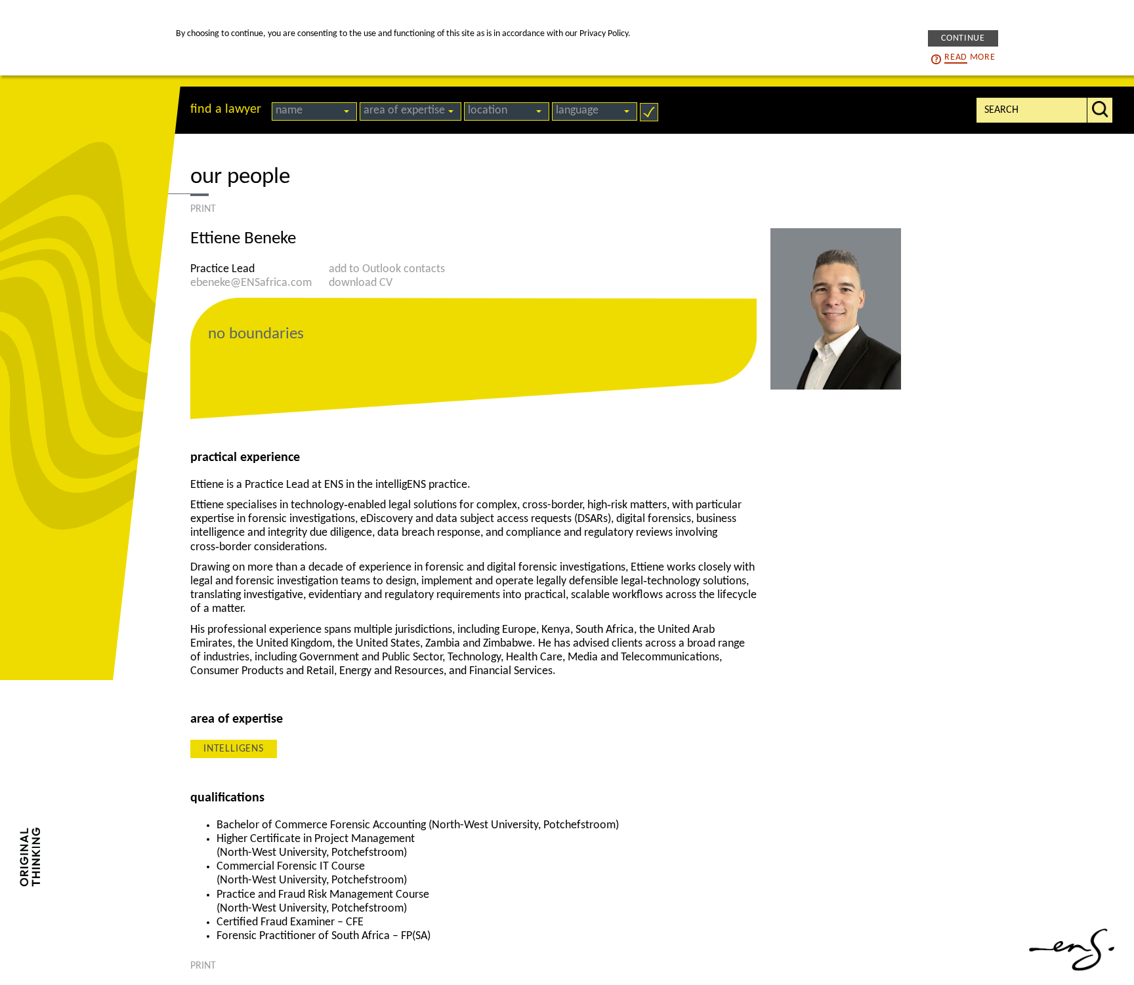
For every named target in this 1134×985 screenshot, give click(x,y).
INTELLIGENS (233, 749)
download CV (360, 283)
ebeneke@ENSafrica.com (251, 283)
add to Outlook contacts (387, 269)
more (969, 57)
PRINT (203, 209)
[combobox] (314, 111)
